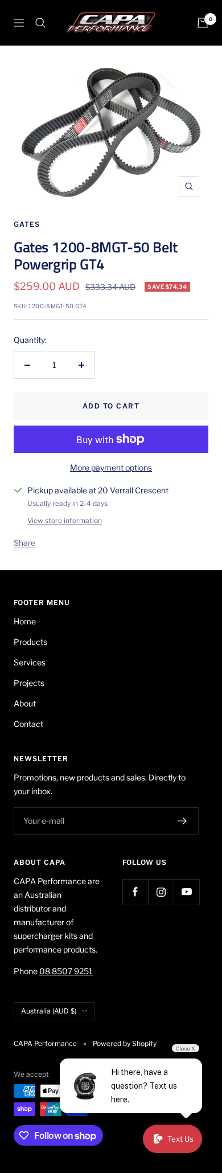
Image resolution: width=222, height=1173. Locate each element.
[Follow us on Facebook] (135, 892)
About (25, 703)
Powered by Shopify (125, 1043)
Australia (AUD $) (48, 1011)
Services (30, 662)
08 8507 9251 (66, 971)
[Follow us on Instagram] (161, 892)
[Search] (40, 23)
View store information (64, 520)
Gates (27, 224)
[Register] (182, 821)
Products (30, 642)
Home (25, 621)
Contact (28, 724)
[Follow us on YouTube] (186, 892)
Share (24, 542)
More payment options (111, 467)
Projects (29, 683)
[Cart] (202, 23)
